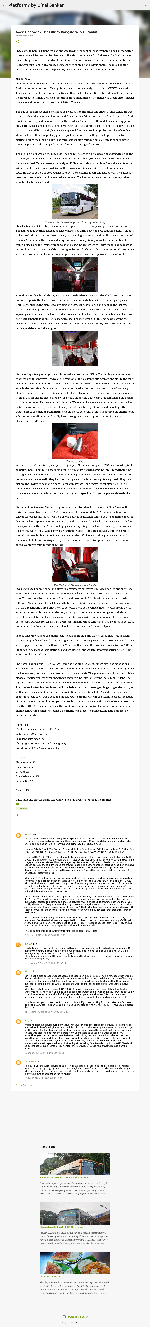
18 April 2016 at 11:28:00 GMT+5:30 (43, 1078)
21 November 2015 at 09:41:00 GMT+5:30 (46, 1012)
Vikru (27, 971)
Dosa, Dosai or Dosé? (50, 1276)
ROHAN (28, 943)
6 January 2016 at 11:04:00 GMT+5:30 (44, 1053)
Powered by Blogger (77, 1317)
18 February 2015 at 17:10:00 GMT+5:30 (45, 963)
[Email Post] (17, 805)
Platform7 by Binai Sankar (36, 5)
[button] (17, 42)
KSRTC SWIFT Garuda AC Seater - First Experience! (64, 1177)
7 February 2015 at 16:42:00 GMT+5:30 (44, 935)
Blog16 (28, 1020)
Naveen (28, 834)
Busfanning (22, 808)
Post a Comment (24, 1085)
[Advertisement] (75, 1116)
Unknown (29, 1061)
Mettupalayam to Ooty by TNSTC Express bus (61, 1227)
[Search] (68, 5)
